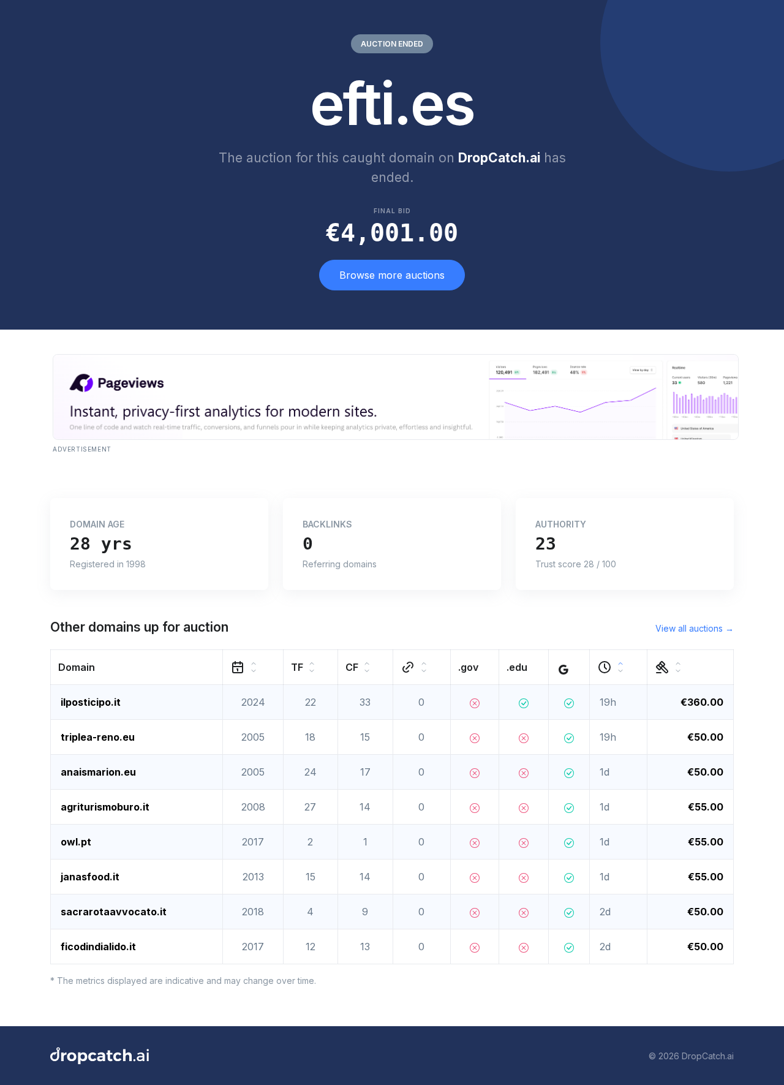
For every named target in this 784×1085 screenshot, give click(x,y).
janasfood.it (90, 877)
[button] (137, 667)
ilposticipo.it (91, 702)
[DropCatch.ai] (99, 1055)
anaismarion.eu (98, 772)
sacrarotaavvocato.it (114, 911)
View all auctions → (694, 628)
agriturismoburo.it (105, 807)
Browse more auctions (392, 275)
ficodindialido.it (98, 946)
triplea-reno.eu (98, 737)
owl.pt (76, 842)
